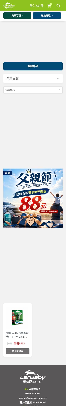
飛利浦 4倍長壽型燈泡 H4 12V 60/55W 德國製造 (17, 335)
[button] (33, 66)
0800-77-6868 (33, 393)
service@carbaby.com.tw (33, 398)
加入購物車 (17, 351)
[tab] (33, 78)
